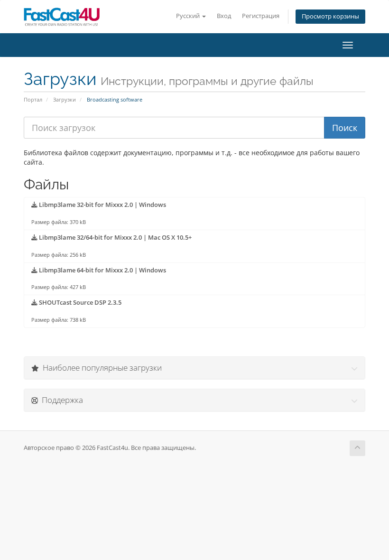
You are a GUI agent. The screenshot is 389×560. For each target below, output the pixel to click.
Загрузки (64, 99)
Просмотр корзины (330, 16)
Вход (224, 16)
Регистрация (260, 16)
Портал (33, 99)
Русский (188, 16)
